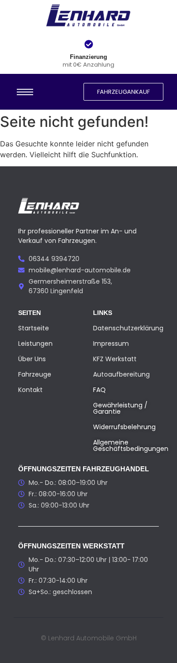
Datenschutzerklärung (128, 328)
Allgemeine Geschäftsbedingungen (130, 445)
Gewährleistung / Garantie (120, 408)
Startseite (33, 328)
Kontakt (30, 389)
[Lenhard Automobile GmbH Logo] (88, 16)
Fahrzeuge (34, 374)
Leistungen (35, 343)
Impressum (111, 343)
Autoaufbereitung (121, 374)
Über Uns (32, 358)
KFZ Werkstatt (115, 358)
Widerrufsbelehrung (124, 426)
